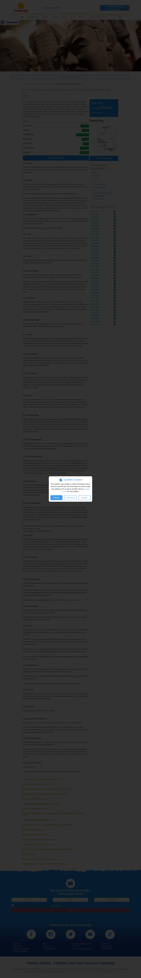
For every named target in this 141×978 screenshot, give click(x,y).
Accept (56, 498)
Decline (84, 498)
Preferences (70, 498)
